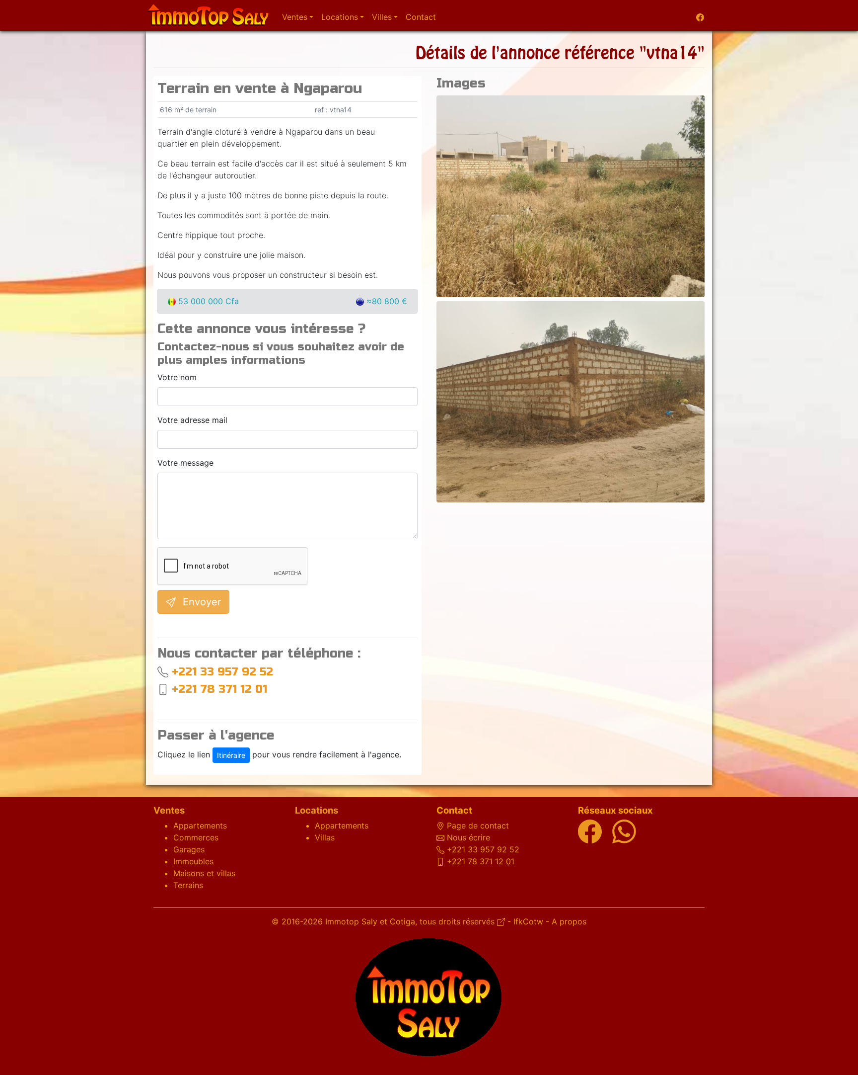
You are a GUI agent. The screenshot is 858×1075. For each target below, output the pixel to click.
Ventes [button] (294, 17)
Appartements (200, 825)
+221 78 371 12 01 (219, 689)
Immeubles (193, 861)
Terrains (188, 885)
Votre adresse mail (192, 420)
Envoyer (200, 602)
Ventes (169, 810)
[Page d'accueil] (208, 15)
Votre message (185, 463)
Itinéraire (231, 755)
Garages (189, 849)
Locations (316, 810)
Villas (325, 837)
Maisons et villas (204, 873)
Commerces (195, 837)
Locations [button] (339, 17)
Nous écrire (468, 837)
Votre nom (177, 377)
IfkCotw (528, 921)
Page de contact (478, 825)
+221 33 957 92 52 (222, 671)
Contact (421, 17)
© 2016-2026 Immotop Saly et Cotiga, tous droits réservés (384, 921)
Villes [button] (382, 17)
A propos (569, 921)
